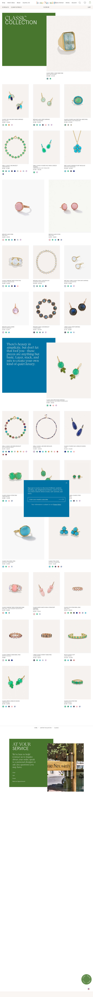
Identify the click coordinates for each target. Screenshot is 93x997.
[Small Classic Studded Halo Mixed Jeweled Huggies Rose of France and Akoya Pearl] (37, 172)
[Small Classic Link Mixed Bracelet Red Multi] (6, 454)
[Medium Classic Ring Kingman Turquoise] (12, 240)
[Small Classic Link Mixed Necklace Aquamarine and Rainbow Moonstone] (37, 451)
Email (14, 778)
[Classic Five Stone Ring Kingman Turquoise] (71, 706)
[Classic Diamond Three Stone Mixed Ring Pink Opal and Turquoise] (9, 613)
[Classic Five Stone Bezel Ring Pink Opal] (65, 613)
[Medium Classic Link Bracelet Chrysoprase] (37, 332)
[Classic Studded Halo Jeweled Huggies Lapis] (65, 451)
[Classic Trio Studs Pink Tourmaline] (58, 566)
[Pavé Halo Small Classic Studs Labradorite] (74, 501)
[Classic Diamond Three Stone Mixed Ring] (15, 589)
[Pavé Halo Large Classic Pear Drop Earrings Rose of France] (74, 286)
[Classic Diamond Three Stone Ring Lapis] (15, 286)
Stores (67, 2)
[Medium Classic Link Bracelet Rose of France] (45, 332)
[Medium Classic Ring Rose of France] (20, 240)
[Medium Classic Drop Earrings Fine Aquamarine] (34, 125)
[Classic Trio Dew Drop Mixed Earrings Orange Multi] (9, 125)
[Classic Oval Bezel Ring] (23, 532)
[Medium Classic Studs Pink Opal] (49, 240)
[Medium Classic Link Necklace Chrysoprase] (40, 286)
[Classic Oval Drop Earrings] (46, 477)
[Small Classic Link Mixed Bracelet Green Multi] (12, 451)
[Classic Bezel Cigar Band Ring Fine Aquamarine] (47, 78)
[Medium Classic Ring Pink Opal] (3, 240)
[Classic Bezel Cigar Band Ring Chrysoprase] (50, 78)
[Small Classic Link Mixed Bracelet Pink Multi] (23, 451)
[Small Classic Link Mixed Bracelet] (15, 428)
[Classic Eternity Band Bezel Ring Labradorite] (9, 660)
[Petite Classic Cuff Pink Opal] (74, 660)
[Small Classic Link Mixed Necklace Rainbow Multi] (57, 451)
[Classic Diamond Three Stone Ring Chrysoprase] (6, 286)
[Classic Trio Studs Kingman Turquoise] (49, 566)
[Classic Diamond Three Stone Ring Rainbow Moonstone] (3, 286)
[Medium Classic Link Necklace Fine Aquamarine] (37, 286)
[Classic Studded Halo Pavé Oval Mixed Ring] (77, 101)
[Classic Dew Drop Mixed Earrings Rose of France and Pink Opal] (56, 405)
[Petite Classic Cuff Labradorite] (71, 660)
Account (74, 2)
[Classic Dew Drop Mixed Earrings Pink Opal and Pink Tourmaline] (53, 405)
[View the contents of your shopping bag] (90, 2)
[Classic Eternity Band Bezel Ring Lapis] (12, 660)
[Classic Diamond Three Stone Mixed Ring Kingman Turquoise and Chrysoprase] (6, 613)
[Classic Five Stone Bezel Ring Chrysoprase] (68, 613)
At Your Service (59, 2)
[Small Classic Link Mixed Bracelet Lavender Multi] (15, 451)
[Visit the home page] (46, 2)
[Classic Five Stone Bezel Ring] (77, 589)
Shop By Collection (45, 727)
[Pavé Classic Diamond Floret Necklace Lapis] (74, 171)
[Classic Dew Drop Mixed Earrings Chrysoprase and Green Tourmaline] (47, 405)
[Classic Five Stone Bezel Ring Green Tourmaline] (71, 613)
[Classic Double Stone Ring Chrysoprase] (3, 501)
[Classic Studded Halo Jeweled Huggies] (77, 428)
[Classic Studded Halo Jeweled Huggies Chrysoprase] (68, 451)
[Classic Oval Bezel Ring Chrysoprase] (6, 566)
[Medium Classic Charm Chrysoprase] (6, 332)
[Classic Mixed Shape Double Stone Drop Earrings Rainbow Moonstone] (40, 614)
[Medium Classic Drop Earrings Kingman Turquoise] (40, 125)
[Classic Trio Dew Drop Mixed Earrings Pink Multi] (12, 125)
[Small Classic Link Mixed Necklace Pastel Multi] (51, 451)
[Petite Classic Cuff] (77, 636)
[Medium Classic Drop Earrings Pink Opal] (45, 125)
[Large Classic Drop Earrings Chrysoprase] (68, 332)
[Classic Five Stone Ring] (77, 682)
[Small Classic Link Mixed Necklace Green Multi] (45, 451)
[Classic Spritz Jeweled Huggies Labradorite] (9, 706)
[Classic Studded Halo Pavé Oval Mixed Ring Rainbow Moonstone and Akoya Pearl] (71, 125)
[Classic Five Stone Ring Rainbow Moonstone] (79, 706)
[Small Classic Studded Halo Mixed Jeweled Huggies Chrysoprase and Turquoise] (34, 172)
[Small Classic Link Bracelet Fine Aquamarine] (6, 171)
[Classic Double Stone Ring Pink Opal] (9, 501)
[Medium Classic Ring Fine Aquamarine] (9, 240)
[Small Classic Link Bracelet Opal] (17, 171)
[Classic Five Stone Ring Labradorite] (74, 706)
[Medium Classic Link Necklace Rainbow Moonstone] (34, 286)
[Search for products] (80, 3)
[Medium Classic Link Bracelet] (46, 308)
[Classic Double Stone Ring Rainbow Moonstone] (12, 501)
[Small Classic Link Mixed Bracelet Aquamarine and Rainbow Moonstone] (6, 451)
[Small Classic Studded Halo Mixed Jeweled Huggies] (46, 147)
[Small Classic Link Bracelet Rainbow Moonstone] (23, 171)
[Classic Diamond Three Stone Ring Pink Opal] (17, 286)
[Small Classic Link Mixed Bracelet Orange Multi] (17, 451)
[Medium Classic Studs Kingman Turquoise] (55, 240)
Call (14, 775)
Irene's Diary (11, 2)
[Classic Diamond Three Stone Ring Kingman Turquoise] (9, 286)
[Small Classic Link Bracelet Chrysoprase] (3, 171)
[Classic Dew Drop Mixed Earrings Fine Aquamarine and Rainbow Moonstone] (50, 405)
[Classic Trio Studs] (70, 532)
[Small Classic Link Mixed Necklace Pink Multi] (54, 451)
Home (35, 727)
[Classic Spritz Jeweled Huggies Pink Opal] (12, 706)
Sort (89, 7)
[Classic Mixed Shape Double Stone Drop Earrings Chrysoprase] (37, 614)
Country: (26, 2)
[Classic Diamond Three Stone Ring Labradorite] (12, 286)
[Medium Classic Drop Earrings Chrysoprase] (37, 125)
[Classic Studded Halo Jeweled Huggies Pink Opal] (74, 451)
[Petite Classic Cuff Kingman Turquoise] (68, 660)
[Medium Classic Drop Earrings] (46, 101)
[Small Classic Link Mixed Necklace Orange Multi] (48, 451)
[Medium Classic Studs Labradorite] (58, 240)
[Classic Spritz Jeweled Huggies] (15, 682)
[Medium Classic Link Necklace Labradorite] (45, 286)
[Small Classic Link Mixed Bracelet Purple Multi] (26, 451)
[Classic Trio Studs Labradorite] (55, 566)
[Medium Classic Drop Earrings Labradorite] (43, 125)
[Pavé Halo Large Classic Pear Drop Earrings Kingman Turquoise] (71, 286)
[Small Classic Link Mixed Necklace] (46, 428)
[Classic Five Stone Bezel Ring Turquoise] (85, 613)
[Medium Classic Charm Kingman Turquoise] (9, 332)
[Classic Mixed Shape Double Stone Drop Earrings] (46, 589)
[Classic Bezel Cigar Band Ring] (68, 44)
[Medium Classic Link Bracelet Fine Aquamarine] (40, 332)
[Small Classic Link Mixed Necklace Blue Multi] (40, 451)
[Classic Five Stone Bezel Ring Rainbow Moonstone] (82, 613)
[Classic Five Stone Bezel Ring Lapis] (77, 613)
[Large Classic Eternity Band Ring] (46, 636)
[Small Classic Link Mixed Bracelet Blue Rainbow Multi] (3, 451)
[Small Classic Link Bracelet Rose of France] (26, 171)
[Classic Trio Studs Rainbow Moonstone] (61, 566)
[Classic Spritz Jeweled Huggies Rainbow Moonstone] (15, 706)
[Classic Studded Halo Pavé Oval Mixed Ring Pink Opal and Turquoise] (68, 125)
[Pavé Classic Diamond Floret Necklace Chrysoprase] (68, 171)
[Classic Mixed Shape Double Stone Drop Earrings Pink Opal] (34, 614)
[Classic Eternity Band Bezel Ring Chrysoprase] (6, 660)
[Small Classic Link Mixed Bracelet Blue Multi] (9, 451)
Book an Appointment (19, 781)
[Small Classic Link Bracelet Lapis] (15, 171)
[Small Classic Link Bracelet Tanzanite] (3, 174)
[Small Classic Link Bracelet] (15, 147)
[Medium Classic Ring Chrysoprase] (6, 240)
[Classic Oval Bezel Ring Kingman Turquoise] (3, 566)
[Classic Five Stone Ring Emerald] (68, 706)
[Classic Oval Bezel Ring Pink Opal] (9, 566)
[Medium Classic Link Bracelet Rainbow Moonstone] (43, 332)
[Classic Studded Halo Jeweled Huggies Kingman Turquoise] (71, 451)
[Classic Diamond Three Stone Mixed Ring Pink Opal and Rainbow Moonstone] (3, 613)
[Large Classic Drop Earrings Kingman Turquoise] (71, 332)
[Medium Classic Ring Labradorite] (15, 240)
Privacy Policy (57, 504)
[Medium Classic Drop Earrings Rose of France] (51, 125)
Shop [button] (3, 2)
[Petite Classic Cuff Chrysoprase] (65, 660)
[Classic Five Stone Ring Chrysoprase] (65, 706)
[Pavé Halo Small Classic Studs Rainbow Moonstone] (77, 501)
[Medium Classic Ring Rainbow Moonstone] (17, 240)
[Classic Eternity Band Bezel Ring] (15, 636)
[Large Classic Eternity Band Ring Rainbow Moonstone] (43, 660)
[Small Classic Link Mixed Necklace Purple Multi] (34, 451)
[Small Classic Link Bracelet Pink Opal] (20, 171)
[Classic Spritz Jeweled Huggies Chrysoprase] (3, 706)
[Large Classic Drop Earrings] (77, 308)
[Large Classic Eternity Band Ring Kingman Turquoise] (40, 660)
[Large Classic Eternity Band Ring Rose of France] (45, 660)
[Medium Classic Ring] (23, 206)
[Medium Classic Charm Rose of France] (3, 332)
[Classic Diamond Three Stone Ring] (15, 262)
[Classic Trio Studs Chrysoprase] (52, 566)
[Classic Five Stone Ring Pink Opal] (77, 706)
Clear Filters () (16, 7)
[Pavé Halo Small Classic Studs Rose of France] (79, 501)
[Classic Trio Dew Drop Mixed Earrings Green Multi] (6, 125)
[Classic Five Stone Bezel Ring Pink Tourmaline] (79, 613)
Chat (14, 772)
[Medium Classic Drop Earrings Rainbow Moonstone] (48, 125)
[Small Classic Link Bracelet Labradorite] (12, 171)
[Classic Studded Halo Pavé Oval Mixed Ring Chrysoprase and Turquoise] (65, 125)
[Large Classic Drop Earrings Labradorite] (65, 332)
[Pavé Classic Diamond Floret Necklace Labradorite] (71, 171)
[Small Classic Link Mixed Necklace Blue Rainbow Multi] (43, 451)
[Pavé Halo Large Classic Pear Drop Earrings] (77, 262)
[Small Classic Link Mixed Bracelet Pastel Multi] (20, 451)
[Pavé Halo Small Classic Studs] (77, 477)
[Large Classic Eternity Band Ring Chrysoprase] (37, 660)
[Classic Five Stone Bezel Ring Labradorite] (74, 613)
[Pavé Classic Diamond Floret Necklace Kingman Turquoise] (65, 171)
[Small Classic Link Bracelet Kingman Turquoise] (9, 171)
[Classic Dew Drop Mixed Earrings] (68, 370)
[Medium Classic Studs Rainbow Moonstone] (61, 240)
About (18, 2)
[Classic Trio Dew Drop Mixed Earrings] (15, 101)
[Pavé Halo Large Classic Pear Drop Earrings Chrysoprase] (68, 286)
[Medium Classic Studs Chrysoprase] (52, 240)
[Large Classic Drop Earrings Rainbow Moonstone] (74, 332)
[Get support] (86, 979)
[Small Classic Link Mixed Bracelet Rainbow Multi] (3, 454)
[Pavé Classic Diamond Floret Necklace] (77, 147)
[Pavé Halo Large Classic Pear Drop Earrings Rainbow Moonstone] (65, 286)
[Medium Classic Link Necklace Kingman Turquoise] (43, 286)
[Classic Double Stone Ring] (15, 477)
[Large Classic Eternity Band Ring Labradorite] (34, 660)
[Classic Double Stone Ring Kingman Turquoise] (6, 501)
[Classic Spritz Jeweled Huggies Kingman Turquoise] (6, 706)
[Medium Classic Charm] (15, 308)
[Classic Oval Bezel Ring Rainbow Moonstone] (12, 566)
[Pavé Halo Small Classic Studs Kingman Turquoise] (71, 501)
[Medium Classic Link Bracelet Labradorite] (34, 332)
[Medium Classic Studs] (70, 206)
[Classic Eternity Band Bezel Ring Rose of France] (3, 660)
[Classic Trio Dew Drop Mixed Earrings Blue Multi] (3, 125)
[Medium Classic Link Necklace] (46, 262)
